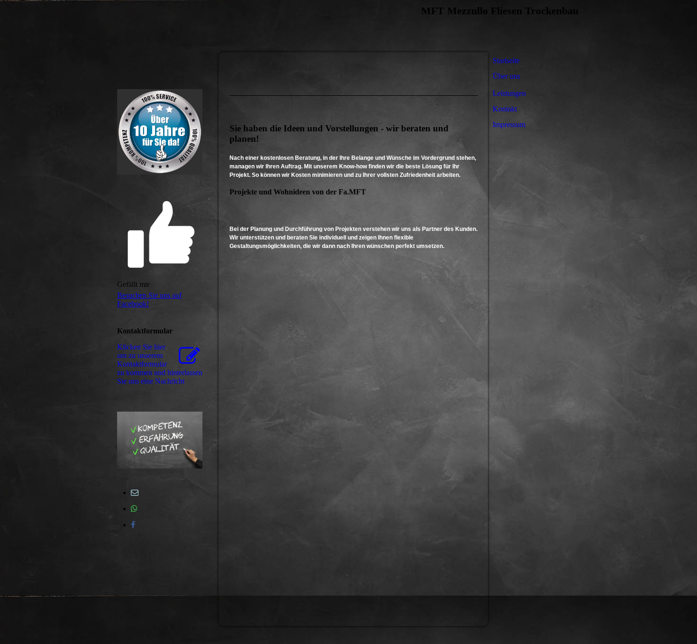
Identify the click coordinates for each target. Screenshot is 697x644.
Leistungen (509, 93)
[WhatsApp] (134, 509)
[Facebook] (133, 525)
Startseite (506, 60)
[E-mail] (134, 492)
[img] (225, 26)
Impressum (509, 124)
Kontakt (505, 109)
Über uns (506, 76)
